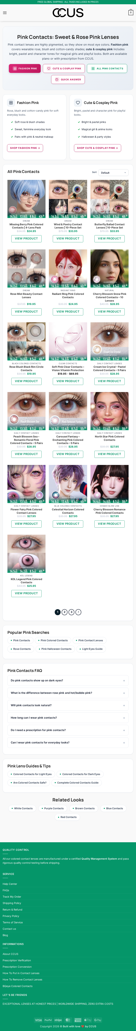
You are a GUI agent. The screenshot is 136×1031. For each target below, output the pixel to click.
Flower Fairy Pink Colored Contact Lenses (26, 511)
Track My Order (12, 896)
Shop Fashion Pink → (25, 148)
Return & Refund (12, 909)
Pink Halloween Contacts (56, 648)
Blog (5, 935)
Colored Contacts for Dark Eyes (81, 774)
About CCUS (10, 953)
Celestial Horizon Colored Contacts (68, 511)
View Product (26, 238)
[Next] (78, 612)
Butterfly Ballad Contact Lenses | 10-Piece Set (110, 226)
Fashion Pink (28, 68)
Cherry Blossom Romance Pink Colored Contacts (110, 511)
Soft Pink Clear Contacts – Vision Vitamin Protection (68, 368)
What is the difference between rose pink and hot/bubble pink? (51, 692)
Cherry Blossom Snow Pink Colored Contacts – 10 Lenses (109, 297)
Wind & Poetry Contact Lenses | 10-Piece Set (68, 226)
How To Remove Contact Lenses (22, 979)
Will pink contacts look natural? (31, 705)
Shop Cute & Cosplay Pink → (97, 148)
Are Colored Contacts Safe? (30, 782)
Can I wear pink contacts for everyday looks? (40, 742)
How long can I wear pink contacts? (34, 717)
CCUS (92, 1026)
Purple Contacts (54, 808)
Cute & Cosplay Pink (67, 68)
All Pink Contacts (110, 68)
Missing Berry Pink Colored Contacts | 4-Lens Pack (26, 226)
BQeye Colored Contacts (18, 986)
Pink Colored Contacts (54, 640)
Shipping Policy (12, 903)
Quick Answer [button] (71, 79)
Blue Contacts (114, 808)
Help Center (10, 883)
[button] (5, 12)
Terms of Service (13, 922)
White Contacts (23, 808)
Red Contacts (69, 816)
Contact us (9, 928)
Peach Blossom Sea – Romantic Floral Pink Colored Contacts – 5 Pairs (26, 440)
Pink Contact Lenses (90, 640)
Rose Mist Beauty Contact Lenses (26, 295)
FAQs (6, 890)
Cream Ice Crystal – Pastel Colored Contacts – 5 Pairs (109, 368)
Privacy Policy (11, 915)
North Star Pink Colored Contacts (109, 438)
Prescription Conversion (17, 966)
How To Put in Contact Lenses (21, 973)
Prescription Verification (17, 960)
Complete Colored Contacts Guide (77, 782)
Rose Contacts (22, 648)
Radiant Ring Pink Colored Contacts (68, 295)
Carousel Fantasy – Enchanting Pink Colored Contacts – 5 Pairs (68, 440)
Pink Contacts (21, 640)
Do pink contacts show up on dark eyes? (37, 680)
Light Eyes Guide (92, 648)
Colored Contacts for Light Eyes (32, 774)
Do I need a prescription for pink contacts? (38, 730)
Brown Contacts (85, 808)
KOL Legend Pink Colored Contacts (26, 581)
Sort (94, 172)
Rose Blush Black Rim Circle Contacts (26, 368)
